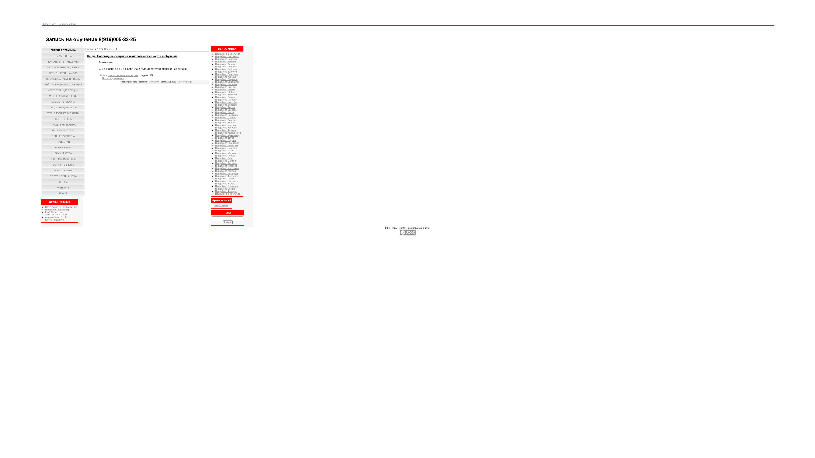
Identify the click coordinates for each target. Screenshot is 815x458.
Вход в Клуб (49, 24)
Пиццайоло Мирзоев (226, 166)
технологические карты (123, 75)
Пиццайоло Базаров (226, 110)
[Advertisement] (118, 9)
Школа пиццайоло (54, 219)
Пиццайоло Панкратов (227, 181)
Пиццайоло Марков (225, 153)
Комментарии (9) (185, 82)
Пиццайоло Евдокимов (227, 82)
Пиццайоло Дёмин (225, 188)
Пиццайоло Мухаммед (227, 135)
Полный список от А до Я (228, 54)
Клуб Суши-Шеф (54, 212)
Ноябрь (108, 49)
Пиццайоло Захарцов (226, 173)
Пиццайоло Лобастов (226, 145)
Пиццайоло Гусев (224, 178)
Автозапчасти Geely (56, 214)
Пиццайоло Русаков (226, 163)
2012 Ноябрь (221, 205)
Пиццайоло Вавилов (226, 71)
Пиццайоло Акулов (225, 107)
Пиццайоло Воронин (226, 59)
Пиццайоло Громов (225, 117)
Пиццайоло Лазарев (226, 99)
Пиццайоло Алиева (225, 120)
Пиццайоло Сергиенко (227, 56)
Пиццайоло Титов (224, 138)
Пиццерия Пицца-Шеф (57, 209)
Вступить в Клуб (67, 24)
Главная (89, 49)
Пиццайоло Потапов (226, 84)
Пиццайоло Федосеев (226, 176)
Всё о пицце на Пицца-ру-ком (61, 207)
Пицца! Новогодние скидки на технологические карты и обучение (132, 56)
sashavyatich (153, 82)
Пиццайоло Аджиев (225, 130)
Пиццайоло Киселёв (226, 102)
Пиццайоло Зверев (225, 122)
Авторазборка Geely (56, 217)
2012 (99, 49)
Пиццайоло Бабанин (226, 69)
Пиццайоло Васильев (226, 148)
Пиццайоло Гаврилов (226, 186)
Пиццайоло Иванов (225, 125)
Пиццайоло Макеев (225, 61)
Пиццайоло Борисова (226, 94)
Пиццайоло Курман (225, 76)
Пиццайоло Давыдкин (226, 74)
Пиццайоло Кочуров (226, 127)
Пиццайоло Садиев (225, 140)
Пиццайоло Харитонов (227, 143)
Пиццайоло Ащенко (225, 64)
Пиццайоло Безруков (226, 115)
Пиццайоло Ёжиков (225, 87)
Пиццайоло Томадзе (226, 191)
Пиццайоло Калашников (228, 132)
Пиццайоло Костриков (227, 168)
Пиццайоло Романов (226, 97)
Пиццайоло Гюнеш (225, 155)
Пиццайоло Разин (224, 150)
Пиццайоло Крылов (225, 171)
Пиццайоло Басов (224, 112)
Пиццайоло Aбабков (226, 66)
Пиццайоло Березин (226, 104)
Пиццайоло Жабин (225, 92)
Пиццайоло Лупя (224, 158)
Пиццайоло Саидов (225, 160)
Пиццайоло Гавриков (226, 79)
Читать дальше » (113, 78)
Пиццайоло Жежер (225, 183)
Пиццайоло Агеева (225, 89)
